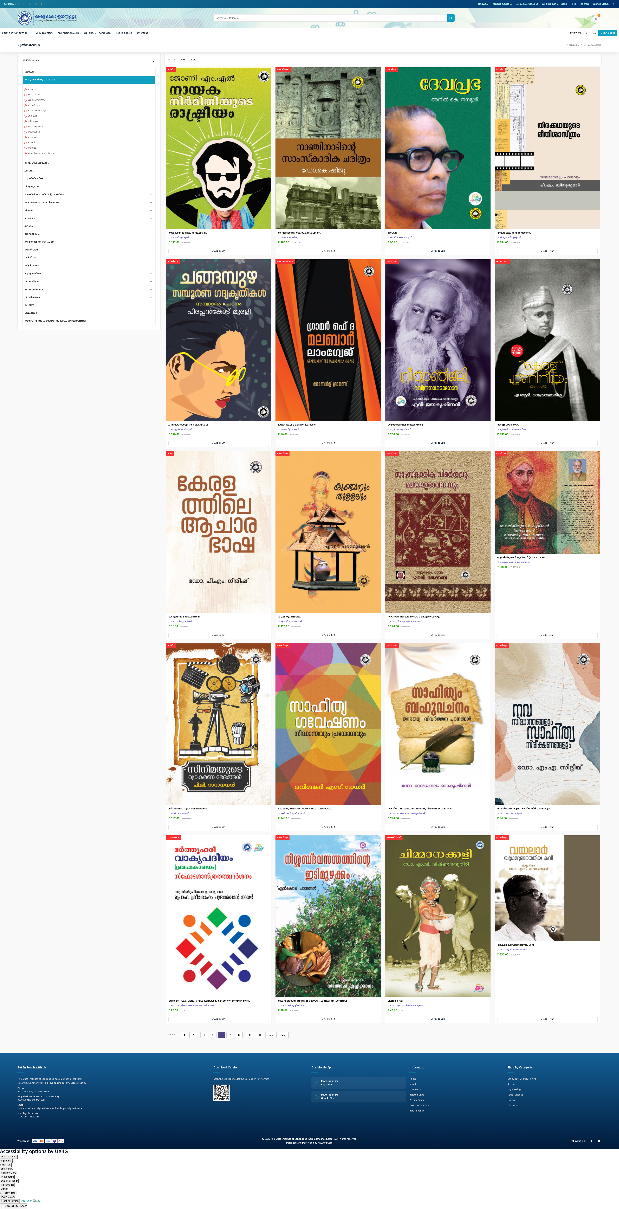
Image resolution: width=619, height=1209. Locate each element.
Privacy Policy (416, 1100)
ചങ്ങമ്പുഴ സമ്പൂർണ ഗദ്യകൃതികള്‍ (188, 425)
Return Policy (416, 1111)
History (511, 1100)
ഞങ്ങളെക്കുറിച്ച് (502, 4)
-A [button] (23, 4)
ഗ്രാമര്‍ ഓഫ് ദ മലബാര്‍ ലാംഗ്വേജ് (297, 425)
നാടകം (32, 137)
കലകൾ (32, 116)
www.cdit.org (325, 1143)
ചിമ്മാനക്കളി (395, 1001)
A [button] (30, 4)
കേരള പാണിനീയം (508, 425)
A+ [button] (37, 4)
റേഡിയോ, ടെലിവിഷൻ (41, 153)
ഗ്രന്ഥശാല (105, 33)
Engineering (514, 1089)
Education (512, 1105)
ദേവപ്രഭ (392, 233)
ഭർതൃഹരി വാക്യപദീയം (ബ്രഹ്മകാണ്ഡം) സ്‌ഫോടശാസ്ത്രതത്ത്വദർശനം (209, 1001)
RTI (574, 4)
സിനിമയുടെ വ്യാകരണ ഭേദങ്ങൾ (187, 809)
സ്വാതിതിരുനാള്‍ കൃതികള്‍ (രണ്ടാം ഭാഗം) (521, 557)
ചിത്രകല (33, 121)
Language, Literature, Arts (521, 1079)
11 (260, 1035)
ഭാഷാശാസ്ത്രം (36, 100)
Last (283, 1035)
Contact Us (415, 1089)
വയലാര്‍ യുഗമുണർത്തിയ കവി (515, 945)
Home (412, 1079)
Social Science (515, 1095)
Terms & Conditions (420, 1105)
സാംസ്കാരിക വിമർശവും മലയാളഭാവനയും (414, 617)
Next (271, 1035)
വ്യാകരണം (34, 94)
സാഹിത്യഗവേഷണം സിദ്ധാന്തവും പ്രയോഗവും (305, 809)
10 (250, 1035)
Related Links (416, 1095)
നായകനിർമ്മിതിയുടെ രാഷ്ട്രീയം (187, 233)
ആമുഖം (483, 4)
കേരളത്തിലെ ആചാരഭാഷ (184, 617)
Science (511, 1084)
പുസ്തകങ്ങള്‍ (44, 33)
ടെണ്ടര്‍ (584, 4)
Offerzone (142, 33)
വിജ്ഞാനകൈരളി (68, 33)
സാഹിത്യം (34, 105)
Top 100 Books (124, 33)
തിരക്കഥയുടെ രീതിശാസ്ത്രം (514, 233)
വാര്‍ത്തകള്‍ (549, 4)
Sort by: (172, 60)
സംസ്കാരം (35, 132)
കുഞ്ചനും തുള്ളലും (289, 617)
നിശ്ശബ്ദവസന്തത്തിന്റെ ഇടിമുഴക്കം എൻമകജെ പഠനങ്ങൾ (312, 1001)
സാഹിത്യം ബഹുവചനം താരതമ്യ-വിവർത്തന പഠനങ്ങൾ (420, 809)
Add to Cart (219, 251)
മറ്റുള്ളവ (89, 33)
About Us (414, 1084)
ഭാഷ (31, 89)
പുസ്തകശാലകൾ (527, 4)
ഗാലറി (564, 4)
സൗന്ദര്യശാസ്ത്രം (38, 110)
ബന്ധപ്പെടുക (601, 4)
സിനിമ (32, 148)
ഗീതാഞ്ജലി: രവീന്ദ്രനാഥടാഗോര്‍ (405, 425)
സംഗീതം (33, 142)
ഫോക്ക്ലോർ (35, 126)
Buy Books (609, 33)
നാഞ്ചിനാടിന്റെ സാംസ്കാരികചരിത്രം (299, 233)
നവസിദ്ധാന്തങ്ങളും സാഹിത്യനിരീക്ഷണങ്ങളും (524, 809)
